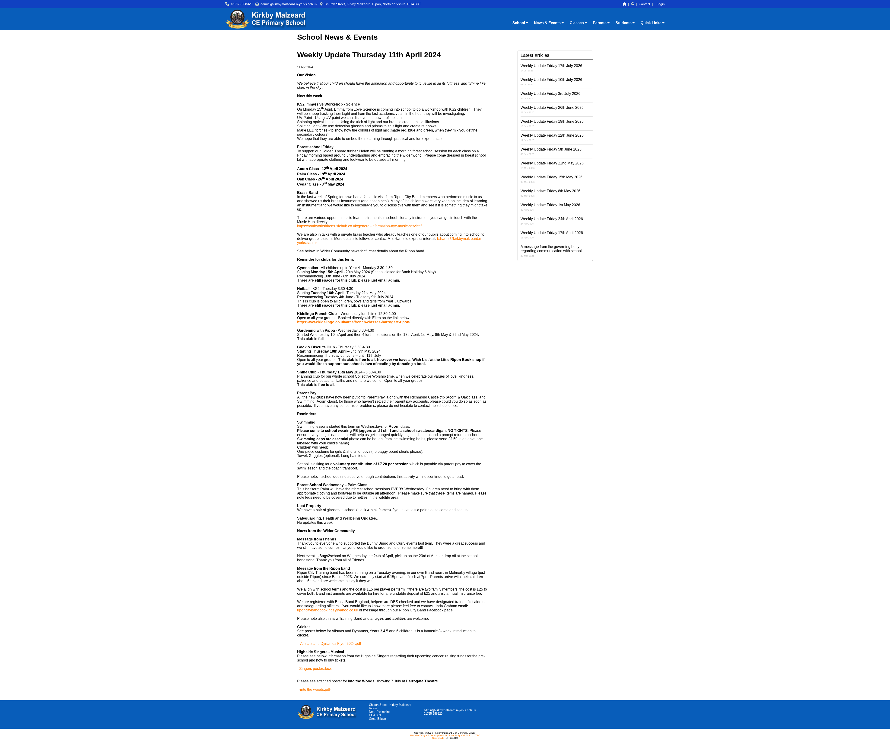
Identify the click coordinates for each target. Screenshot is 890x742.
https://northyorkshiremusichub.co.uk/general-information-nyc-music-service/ (359, 226)
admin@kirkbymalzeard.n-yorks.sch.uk (289, 4)
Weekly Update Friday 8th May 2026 (550, 193)
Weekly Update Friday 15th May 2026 (551, 179)
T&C (477, 735)
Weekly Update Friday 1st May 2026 (550, 207)
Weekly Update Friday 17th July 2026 (551, 68)
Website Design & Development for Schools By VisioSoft (440, 735)
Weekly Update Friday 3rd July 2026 (550, 96)
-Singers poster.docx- (315, 669)
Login (661, 4)
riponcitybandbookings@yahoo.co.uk (327, 610)
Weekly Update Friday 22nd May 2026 (552, 165)
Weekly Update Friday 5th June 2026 (551, 151)
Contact (644, 4)
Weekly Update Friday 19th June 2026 (552, 123)
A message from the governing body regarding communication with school (551, 251)
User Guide (438, 738)
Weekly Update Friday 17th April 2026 (552, 235)
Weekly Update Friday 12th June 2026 (552, 137)
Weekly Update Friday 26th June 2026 (552, 110)
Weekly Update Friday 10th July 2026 (551, 82)
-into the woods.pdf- (315, 689)
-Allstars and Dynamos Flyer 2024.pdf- (330, 644)
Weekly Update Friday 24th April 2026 (552, 221)
